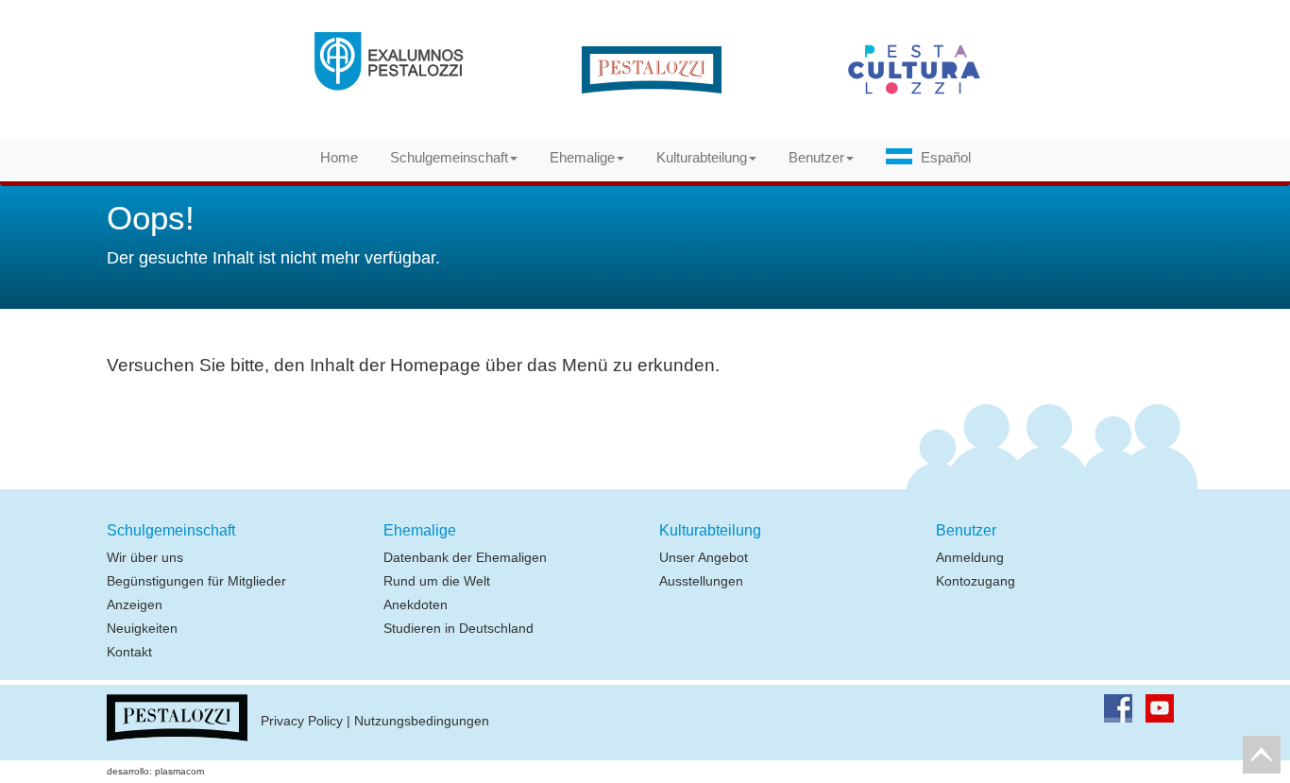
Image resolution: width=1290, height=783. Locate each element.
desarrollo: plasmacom (155, 771)
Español (946, 157)
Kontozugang (975, 580)
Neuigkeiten (142, 628)
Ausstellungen (701, 580)
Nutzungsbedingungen (421, 721)
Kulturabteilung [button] (701, 157)
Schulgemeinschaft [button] (449, 157)
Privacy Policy (302, 721)
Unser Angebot (703, 557)
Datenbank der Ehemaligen (465, 557)
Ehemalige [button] (582, 157)
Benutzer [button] (816, 157)
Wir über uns (145, 557)
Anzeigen (134, 604)
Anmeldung (970, 557)
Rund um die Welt (436, 580)
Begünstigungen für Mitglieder (196, 580)
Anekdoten (415, 604)
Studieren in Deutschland (458, 628)
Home (339, 157)
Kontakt (129, 651)
